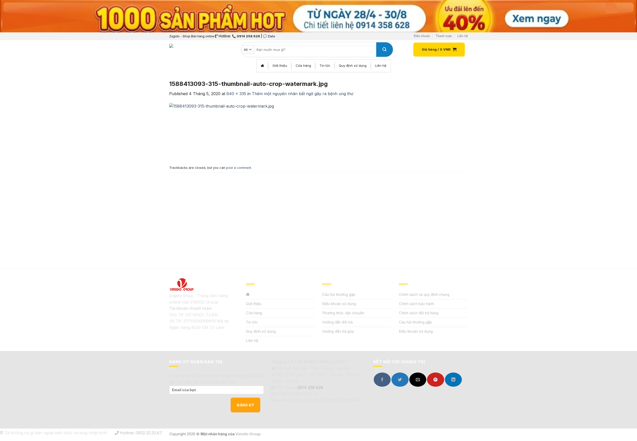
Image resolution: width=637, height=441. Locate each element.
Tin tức (252, 322)
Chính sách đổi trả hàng (418, 313)
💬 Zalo (269, 36)
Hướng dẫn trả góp (338, 331)
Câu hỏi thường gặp (338, 294)
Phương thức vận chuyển (343, 313)
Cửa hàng (254, 313)
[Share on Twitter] (399, 380)
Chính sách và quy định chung (424, 294)
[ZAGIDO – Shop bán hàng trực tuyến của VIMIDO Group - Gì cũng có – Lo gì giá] (180, 49)
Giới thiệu (254, 303)
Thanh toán (444, 36)
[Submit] (384, 49)
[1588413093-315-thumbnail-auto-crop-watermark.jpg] (221, 129)
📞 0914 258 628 (246, 36)
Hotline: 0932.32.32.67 (140, 432)
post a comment (238, 168)
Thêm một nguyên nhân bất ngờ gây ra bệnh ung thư (302, 93)
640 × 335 (236, 93)
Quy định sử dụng (261, 331)
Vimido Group (248, 434)
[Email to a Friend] (417, 380)
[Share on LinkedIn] (453, 380)
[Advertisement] (318, 210)
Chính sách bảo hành (416, 303)
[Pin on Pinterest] (435, 380)
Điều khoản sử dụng (339, 303)
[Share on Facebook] (382, 380)
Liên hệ (462, 36)
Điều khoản (422, 36)
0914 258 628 (310, 387)
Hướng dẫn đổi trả (337, 322)
